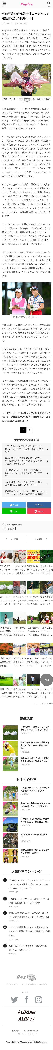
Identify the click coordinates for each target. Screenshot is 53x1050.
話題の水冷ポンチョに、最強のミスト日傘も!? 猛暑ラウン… (35, 759)
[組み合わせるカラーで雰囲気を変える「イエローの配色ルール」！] (10, 748)
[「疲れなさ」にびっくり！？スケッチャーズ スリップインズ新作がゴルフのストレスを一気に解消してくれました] (10, 732)
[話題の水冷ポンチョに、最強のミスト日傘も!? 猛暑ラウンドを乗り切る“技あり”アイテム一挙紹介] (10, 764)
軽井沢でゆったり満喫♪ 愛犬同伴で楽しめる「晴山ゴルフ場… (35, 820)
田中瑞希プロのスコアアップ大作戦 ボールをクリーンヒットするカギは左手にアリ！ (24, 473)
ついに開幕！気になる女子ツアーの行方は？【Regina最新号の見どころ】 (23, 483)
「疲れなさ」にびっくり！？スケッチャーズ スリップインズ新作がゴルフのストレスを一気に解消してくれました (29, 884)
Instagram (38, 1001)
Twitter (14, 1001)
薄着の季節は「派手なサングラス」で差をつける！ (35, 851)
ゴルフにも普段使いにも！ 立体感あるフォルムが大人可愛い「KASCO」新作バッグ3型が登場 (29, 931)
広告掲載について (31, 1031)
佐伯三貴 (11, 529)
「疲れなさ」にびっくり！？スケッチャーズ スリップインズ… (35, 728)
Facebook (26, 1001)
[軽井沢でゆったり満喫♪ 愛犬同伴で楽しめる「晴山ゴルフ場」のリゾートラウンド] (10, 824)
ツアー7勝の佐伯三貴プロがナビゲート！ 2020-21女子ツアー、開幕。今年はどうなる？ (25, 449)
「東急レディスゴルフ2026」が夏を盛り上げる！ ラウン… (35, 789)
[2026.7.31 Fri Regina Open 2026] (10, 840)
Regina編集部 (16, 524)
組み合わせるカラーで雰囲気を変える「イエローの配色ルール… (35, 745)
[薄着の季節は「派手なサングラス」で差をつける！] (10, 856)
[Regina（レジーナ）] (26, 4)
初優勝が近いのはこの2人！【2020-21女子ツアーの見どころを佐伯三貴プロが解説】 (25, 492)
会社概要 (15, 1031)
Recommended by (40, 704)
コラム (25, 23)
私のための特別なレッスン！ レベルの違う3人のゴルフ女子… (35, 804)
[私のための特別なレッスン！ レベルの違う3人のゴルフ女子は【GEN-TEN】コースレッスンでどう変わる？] (10, 809)
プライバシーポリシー (27, 1034)
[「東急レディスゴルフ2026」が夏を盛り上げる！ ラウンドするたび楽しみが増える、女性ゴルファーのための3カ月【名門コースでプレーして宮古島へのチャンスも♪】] (10, 793)
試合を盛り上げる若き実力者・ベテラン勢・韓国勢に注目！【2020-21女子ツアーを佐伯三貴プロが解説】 (24, 461)
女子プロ (18, 23)
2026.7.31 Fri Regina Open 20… (34, 836)
